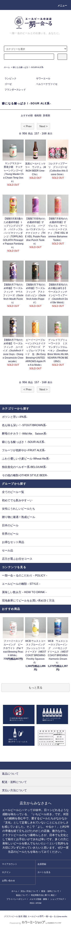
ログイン (6, 872)
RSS (32, 903)
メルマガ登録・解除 (38, 899)
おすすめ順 (27, 115)
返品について (22, 895)
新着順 (46, 115)
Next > (43, 126)
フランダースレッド (15, 89)
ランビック (10, 78)
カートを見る (43, 872)
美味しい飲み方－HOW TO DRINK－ (25, 592)
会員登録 (41, 864)
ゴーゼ (8, 84)
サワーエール (43, 78)
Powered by (15, 923)
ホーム (7, 67)
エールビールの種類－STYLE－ (21, 583)
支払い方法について (29, 891)
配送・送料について (50, 891)
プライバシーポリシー (16, 899)
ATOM (38, 903)
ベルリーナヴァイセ (46, 84)
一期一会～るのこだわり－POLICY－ (25, 575)
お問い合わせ (8, 880)
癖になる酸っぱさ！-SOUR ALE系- (28, 67)
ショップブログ (57, 899)
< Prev (27, 126)
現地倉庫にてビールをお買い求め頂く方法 (28, 600)
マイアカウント (9, 864)
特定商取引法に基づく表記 (43, 895)
